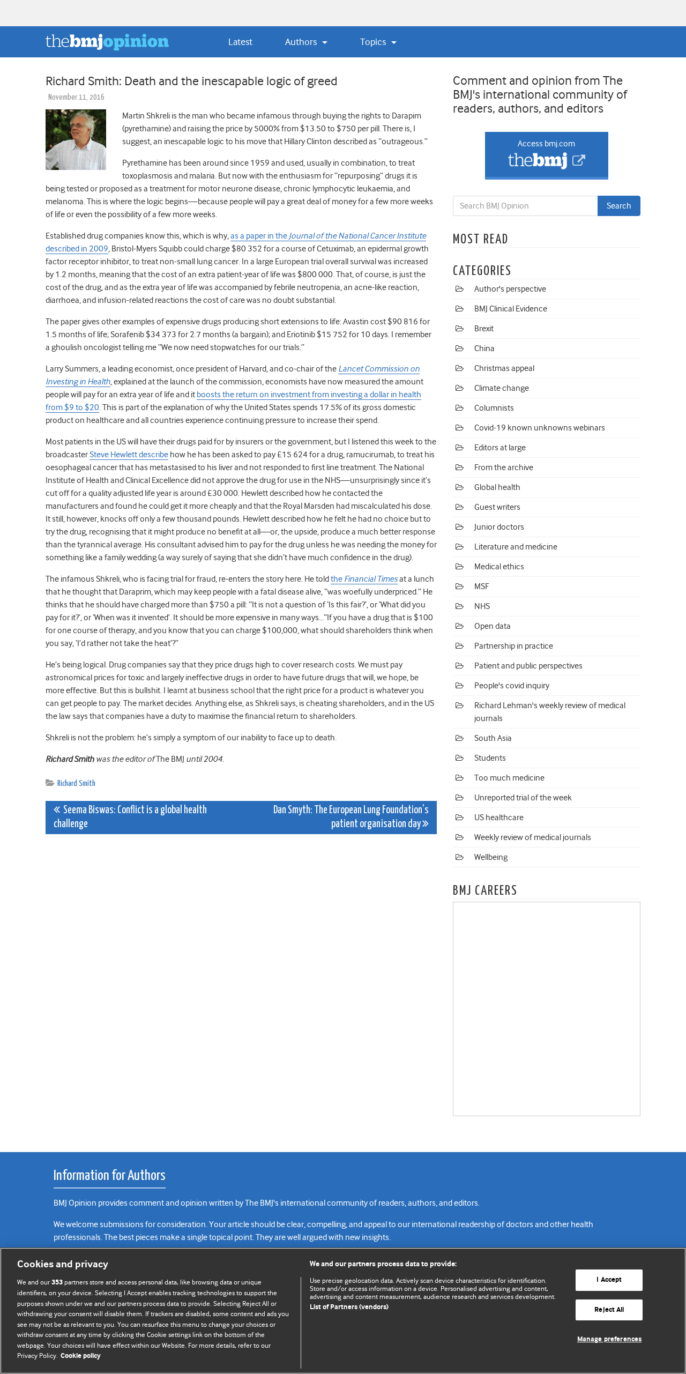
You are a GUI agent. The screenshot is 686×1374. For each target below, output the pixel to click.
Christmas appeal (504, 368)
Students (490, 758)
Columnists (494, 408)
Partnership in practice (513, 646)
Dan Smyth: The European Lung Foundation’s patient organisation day (351, 817)
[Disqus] (241, 976)
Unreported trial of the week (523, 798)
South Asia (493, 738)
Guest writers (497, 507)
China (484, 348)
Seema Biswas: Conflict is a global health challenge (130, 817)
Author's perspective (510, 289)
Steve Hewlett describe (129, 454)
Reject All (609, 1310)
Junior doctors (499, 527)
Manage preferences (609, 1339)
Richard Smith (76, 783)
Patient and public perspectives (528, 666)
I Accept (609, 1280)
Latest (240, 41)
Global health (497, 487)
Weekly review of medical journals (532, 837)
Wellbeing (491, 857)
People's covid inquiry (511, 685)
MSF (481, 586)
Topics (374, 41)
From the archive (503, 467)
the (364, 579)
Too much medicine (509, 778)
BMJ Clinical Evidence (510, 309)
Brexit (484, 328)
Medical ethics (499, 566)
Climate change (501, 388)
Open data (492, 626)
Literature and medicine (515, 547)
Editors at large (500, 447)
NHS (482, 606)
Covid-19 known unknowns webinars (539, 428)
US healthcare (499, 817)
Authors (302, 41)
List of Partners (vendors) (349, 1307)
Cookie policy (81, 1356)
